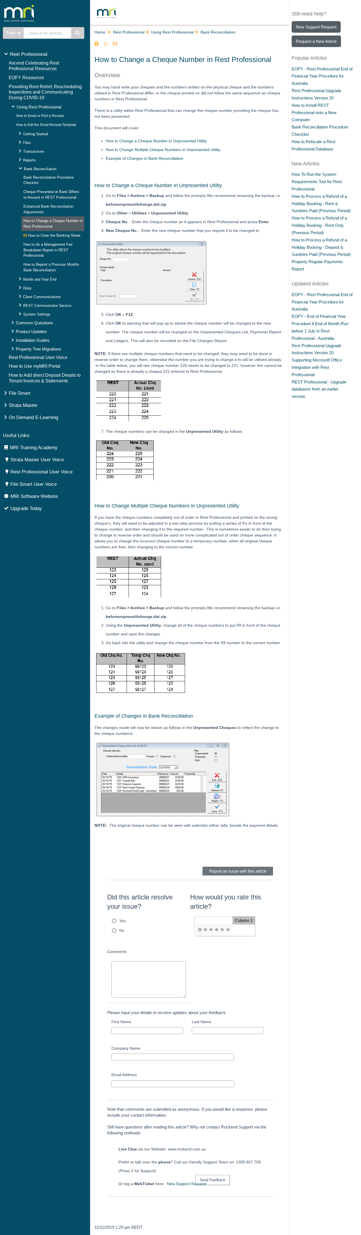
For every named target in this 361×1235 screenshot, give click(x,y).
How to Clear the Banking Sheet (53, 235)
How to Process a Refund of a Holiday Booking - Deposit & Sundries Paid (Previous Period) (321, 247)
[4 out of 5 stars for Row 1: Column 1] (222, 930)
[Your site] (40, 7)
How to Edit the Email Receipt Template (46, 125)
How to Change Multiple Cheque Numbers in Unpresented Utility (163, 149)
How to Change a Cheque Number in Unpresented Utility (156, 141)
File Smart (19, 393)
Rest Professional (28, 54)
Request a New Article (316, 41)
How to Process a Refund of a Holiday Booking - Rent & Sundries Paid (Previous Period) (321, 203)
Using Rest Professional (39, 107)
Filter (11, 32)
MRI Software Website (34, 496)
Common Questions (34, 322)
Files (27, 143)
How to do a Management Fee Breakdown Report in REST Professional (47, 250)
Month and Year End (39, 279)
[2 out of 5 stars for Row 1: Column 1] (211, 930)
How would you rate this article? (225, 901)
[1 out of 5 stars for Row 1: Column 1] (205, 930)
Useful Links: (16, 435)
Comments (117, 951)
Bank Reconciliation (40, 169)
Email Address (124, 1074)
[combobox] (47, 33)
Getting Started (35, 134)
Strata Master (23, 405)
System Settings (36, 314)
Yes (122, 921)
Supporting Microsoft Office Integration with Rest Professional (317, 367)
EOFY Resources (26, 77)
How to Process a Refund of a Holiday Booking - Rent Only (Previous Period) (319, 225)
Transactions (33, 151)
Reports (29, 160)
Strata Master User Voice (37, 459)
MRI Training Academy (34, 447)
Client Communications (42, 297)
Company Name (125, 1048)
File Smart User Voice (33, 484)
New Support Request (186, 1183)
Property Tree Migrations (38, 349)
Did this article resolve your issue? (140, 901)
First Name (121, 1021)
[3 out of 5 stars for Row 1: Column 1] (216, 930)
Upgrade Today (26, 508)
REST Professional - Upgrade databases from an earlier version (319, 389)
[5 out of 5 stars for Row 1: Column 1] (228, 930)
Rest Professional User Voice (38, 357)
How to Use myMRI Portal (34, 366)
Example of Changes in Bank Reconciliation (144, 158)
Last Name (201, 1021)
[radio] (199, 930)
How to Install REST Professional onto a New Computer (314, 112)
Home (99, 32)
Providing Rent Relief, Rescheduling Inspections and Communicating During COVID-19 (45, 92)
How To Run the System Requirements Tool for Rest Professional (317, 181)
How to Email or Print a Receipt (40, 116)
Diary (27, 288)
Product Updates (31, 331)
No (121, 930)
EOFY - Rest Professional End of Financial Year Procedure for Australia (322, 76)
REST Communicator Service (47, 305)
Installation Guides (33, 340)
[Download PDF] (106, 44)
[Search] (77, 33)
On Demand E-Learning (33, 417)
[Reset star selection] (199, 930)
